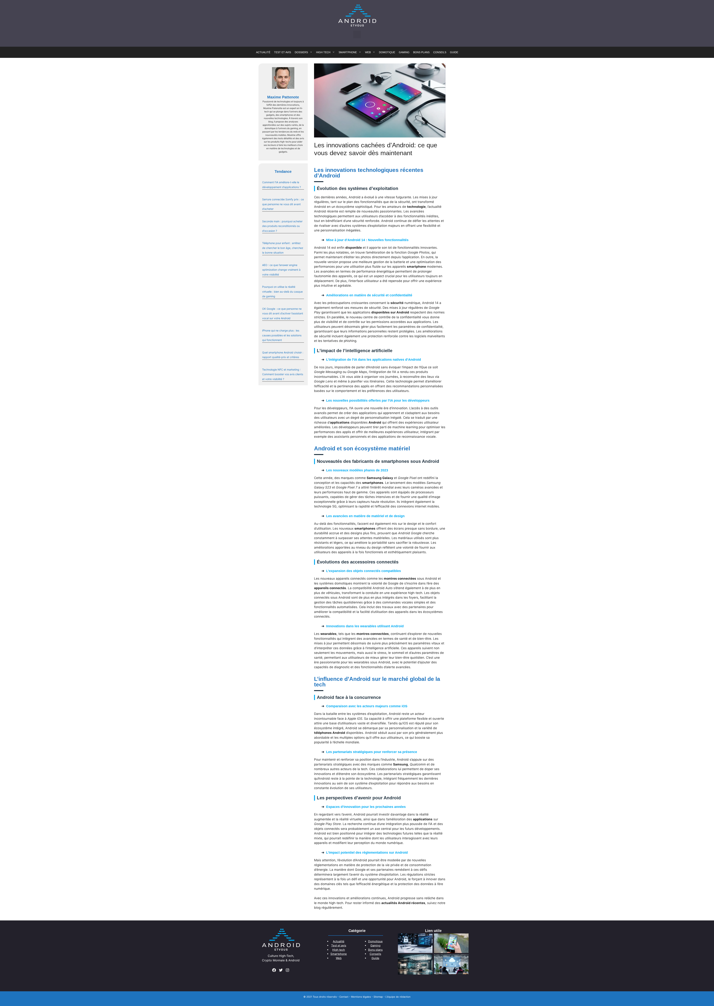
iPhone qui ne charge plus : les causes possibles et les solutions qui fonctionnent (281, 335)
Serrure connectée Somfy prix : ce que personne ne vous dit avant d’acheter (283, 204)
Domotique (387, 52)
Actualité (263, 52)
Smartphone (348, 52)
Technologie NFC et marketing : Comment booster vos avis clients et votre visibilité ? (282, 374)
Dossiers (301, 52)
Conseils (439, 52)
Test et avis (282, 52)
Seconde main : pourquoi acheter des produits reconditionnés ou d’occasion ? (282, 226)
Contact (343, 996)
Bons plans (421, 52)
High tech (323, 52)
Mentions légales (361, 996)
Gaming (404, 52)
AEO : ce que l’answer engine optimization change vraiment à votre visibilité (281, 269)
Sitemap (378, 996)
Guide (454, 52)
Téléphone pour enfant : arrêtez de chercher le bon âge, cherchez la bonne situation (282, 247)
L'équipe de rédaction (398, 996)
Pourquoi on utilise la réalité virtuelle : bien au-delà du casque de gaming (282, 291)
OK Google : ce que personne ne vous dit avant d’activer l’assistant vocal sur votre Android (282, 313)
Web (368, 52)
